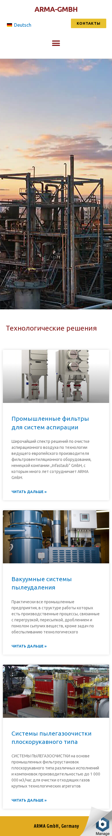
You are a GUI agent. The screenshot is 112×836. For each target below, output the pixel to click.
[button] (88, 23)
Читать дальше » (29, 492)
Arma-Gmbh (56, 9)
